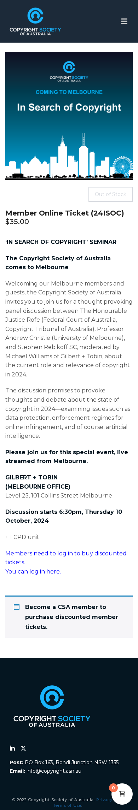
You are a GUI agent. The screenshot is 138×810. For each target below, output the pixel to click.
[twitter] (23, 748)
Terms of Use (67, 805)
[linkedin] (12, 748)
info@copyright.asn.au (54, 771)
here (53, 571)
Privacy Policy (111, 799)
